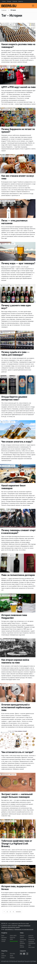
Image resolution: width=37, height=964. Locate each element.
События (14, 1)
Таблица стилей (3, 940)
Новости (20, 1)
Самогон (3, 955)
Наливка (12, 957)
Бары (2, 935)
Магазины (4, 937)
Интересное (31, 939)
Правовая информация (24, 925)
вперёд (18, 911)
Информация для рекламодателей (23, 929)
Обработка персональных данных (10, 927)
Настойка (12, 953)
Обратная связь (12, 938)
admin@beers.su (9, 929)
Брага (2, 957)
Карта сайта (13, 935)
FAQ (29, 945)
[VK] (21, 954)
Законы (22, 937)
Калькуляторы (14, 941)
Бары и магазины (22, 942)
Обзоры (9, 1)
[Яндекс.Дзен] (27, 954)
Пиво (2, 953)
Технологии (23, 939)
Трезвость (31, 937)
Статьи (4, 1)
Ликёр (11, 955)
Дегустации (31, 947)
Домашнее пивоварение (31, 942)
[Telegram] (24, 954)
